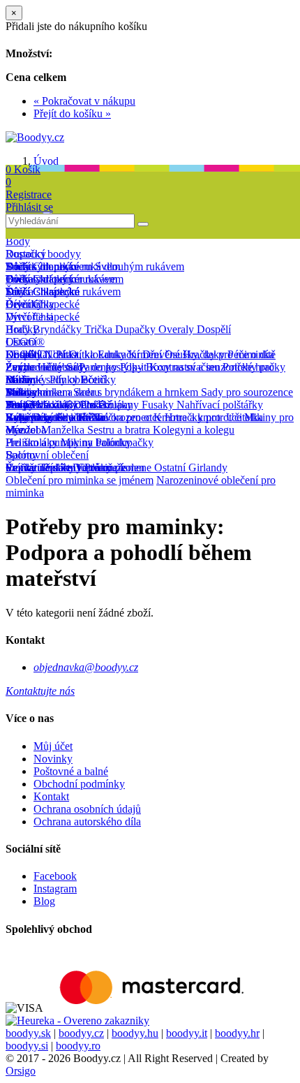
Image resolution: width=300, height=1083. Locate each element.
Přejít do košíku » (72, 113)
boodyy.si (27, 1046)
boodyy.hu (135, 1033)
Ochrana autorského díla (87, 821)
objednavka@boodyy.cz (85, 667)
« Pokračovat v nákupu (84, 101)
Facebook (55, 876)
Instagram (55, 888)
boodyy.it (186, 1033)
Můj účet (53, 746)
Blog (44, 901)
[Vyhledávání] (143, 224)
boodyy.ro (78, 1046)
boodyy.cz (81, 1033)
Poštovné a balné (70, 771)
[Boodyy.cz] (35, 137)
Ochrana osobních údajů (87, 809)
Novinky (53, 759)
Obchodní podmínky (79, 784)
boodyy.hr (237, 1033)
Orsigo (21, 1071)
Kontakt (51, 796)
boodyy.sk (28, 1033)
